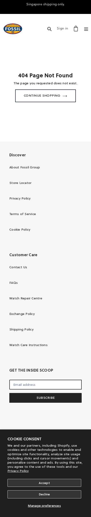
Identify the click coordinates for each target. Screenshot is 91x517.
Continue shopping (42, 95)
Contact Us (18, 267)
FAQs (13, 282)
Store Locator (20, 182)
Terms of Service (22, 214)
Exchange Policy (22, 313)
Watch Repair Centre (25, 298)
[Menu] (86, 28)
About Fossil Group (24, 167)
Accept (44, 483)
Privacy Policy (18, 470)
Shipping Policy (21, 329)
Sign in (63, 28)
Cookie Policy (19, 229)
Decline (44, 494)
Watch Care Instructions (28, 345)
